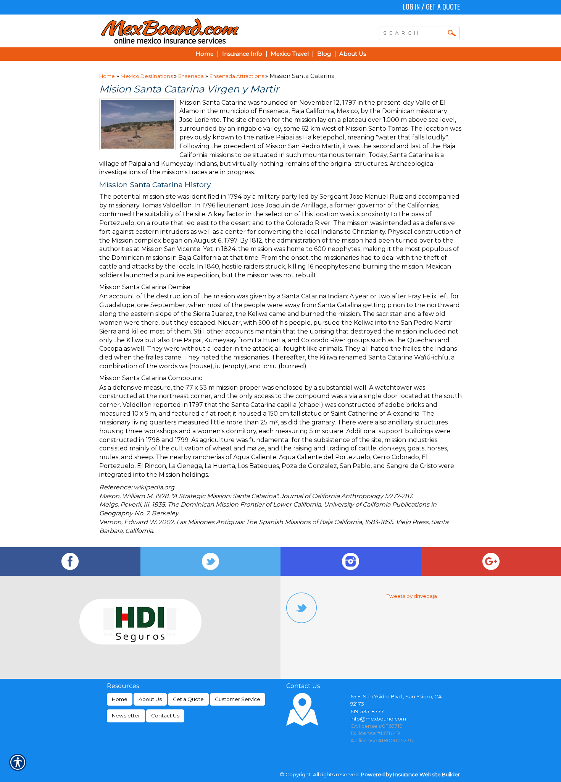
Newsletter (126, 715)
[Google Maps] (491, 561)
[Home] (203, 31)
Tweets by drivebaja (412, 596)
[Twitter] (210, 561)
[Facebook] (70, 561)
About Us (150, 699)
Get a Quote (443, 6)
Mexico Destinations (147, 76)
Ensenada (191, 76)
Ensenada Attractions (237, 76)
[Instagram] (350, 561)
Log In (411, 6)
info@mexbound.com (378, 719)
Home (107, 76)
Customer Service (237, 699)
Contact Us (165, 715)
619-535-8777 (367, 711)
